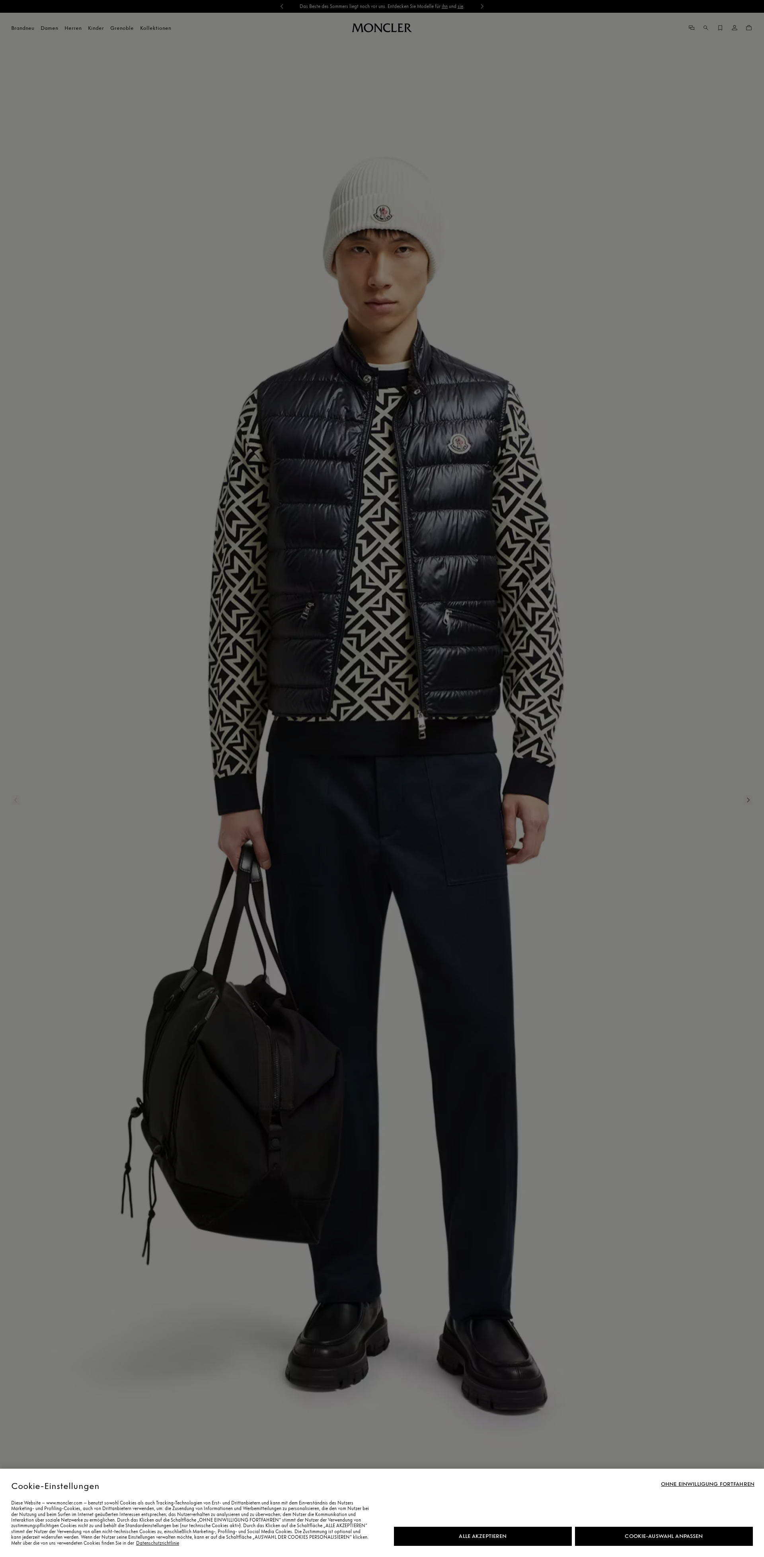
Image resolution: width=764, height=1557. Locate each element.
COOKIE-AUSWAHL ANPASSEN (664, 1536)
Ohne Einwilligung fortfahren (707, 1484)
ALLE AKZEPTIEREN (483, 1536)
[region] (382, 1513)
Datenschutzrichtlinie (157, 1543)
